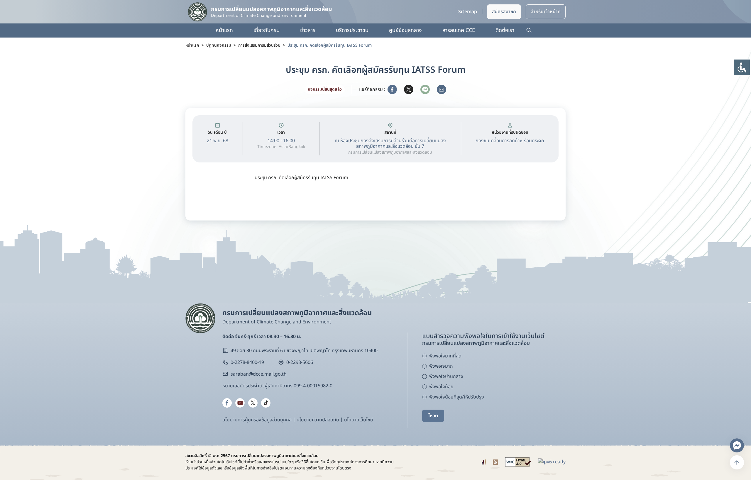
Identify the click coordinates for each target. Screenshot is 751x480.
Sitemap (467, 11)
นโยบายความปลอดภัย (318, 419)
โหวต (433, 415)
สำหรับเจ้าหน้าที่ (546, 11)
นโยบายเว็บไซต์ (358, 419)
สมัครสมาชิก (504, 11)
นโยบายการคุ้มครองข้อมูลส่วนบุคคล (257, 419)
